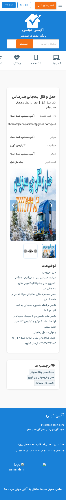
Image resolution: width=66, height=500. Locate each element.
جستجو (23, 44)
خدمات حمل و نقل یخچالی (42, 372)
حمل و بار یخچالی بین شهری (41, 377)
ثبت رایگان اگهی (46, 5)
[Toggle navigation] (60, 5)
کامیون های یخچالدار (44, 383)
